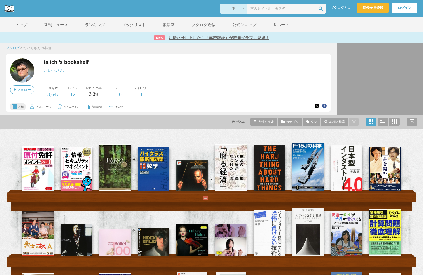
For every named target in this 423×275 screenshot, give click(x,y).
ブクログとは (340, 8)
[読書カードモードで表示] (394, 122)
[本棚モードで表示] (371, 122)
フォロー (23, 90)
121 (74, 94)
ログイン (404, 8)
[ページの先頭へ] (412, 122)
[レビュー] (200, 198)
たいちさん (54, 70)
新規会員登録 (373, 8)
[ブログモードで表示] (383, 122)
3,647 (53, 94)
